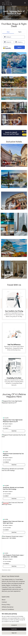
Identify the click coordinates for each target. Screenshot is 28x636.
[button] (2, 13)
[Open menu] (25, 3)
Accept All (14, 625)
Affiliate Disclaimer (7, 607)
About (3, 600)
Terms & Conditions (8, 609)
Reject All (14, 633)
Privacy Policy (6, 604)
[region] (14, 623)
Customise (14, 629)
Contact (4, 602)
